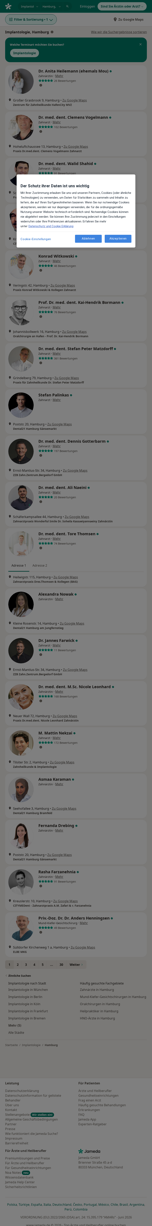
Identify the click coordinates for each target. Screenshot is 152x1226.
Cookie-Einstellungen (36, 239)
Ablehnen (88, 239)
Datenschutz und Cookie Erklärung (50, 226)
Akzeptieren (118, 239)
